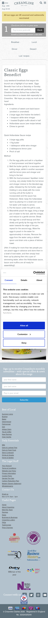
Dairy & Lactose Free (9, 447)
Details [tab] (24, 280)
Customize (22, 334)
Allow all (24, 325)
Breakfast (15, 42)
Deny (24, 343)
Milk (3, 445)
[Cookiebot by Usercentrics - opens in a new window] (34, 273)
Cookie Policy (7, 476)
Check (39, 30)
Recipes (5, 512)
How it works (6, 437)
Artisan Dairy (6, 429)
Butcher (5, 416)
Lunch (34, 42)
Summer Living (7, 414)
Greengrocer (6, 421)
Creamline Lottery (8, 520)
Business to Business (9, 517)
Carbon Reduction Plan (10, 481)
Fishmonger (6, 424)
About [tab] (39, 280)
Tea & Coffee (6, 432)
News (4, 515)
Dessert (33, 49)
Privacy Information (9, 473)
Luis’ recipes (24, 55)
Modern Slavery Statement (11, 483)
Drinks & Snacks (8, 455)
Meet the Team (7, 509)
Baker (4, 419)
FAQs (4, 522)
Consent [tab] (9, 280)
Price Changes (7, 527)
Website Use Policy (9, 471)
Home (4, 504)
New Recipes (7, 434)
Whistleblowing (7, 486)
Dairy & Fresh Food (9, 450)
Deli (3, 427)
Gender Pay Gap (8, 478)
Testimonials (6, 525)
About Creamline (8, 507)
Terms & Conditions (9, 468)
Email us (5, 494)
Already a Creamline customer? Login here (26, 34)
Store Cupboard (8, 452)
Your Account (7, 465)
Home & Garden (8, 457)
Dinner (14, 49)
